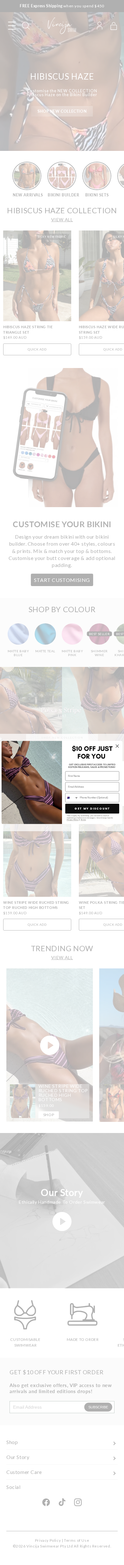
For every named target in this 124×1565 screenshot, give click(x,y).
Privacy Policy (73, 820)
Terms (83, 820)
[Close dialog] (117, 746)
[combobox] (71, 797)
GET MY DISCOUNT (92, 809)
